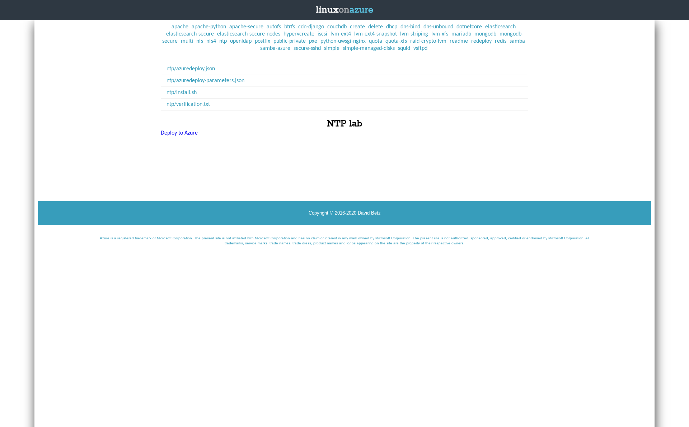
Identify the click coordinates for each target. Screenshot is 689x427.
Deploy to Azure (179, 133)
